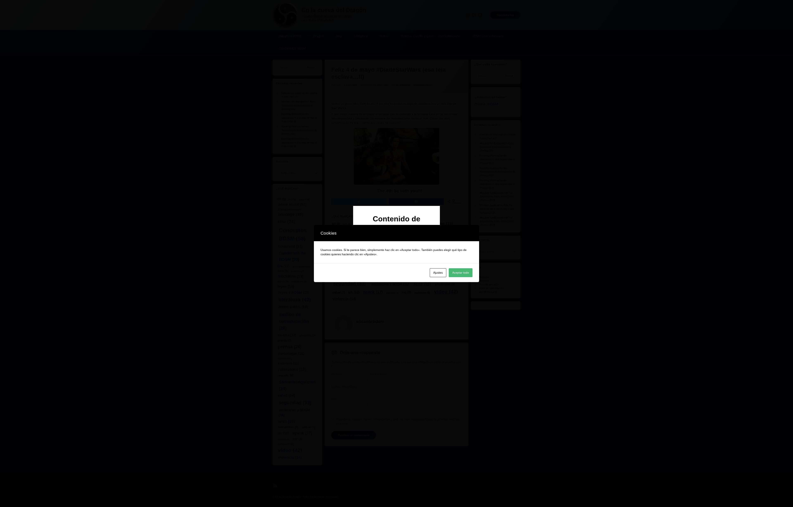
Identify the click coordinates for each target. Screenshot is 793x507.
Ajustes (438, 272)
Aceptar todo (460, 272)
